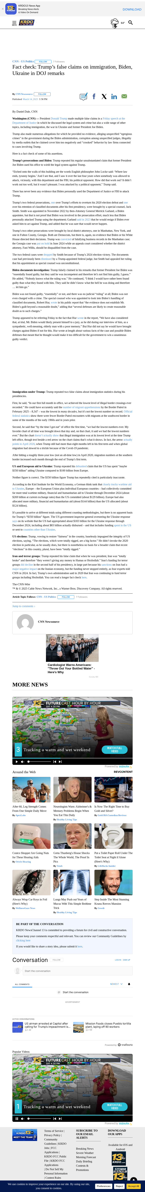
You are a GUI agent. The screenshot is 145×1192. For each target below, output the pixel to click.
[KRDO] (27, 22)
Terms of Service (53, 1130)
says (14, 521)
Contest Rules (53, 1177)
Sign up (126, 960)
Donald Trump (59, 118)
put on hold (43, 243)
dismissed (46, 258)
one (53, 202)
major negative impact (24, 568)
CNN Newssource (24, 94)
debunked (81, 466)
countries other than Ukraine (39, 529)
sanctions (107, 564)
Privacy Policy (52, 1135)
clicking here (23, 940)
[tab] (22, 984)
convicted (65, 239)
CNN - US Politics (46, 597)
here (84, 577)
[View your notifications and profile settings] (129, 984)
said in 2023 (84, 219)
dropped (48, 254)
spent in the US (122, 525)
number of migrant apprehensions (81, 407)
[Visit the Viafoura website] (125, 1044)
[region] (72, 1002)
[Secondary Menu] (17, 22)
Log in (118, 960)
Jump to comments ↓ (23, 606)
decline (29, 564)
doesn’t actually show (47, 435)
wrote (54, 302)
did (22, 564)
